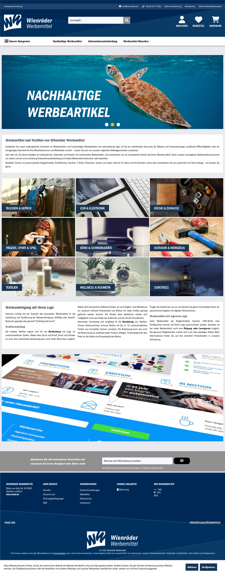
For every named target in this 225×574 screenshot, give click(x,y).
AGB (45, 502)
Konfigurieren (208, 567)
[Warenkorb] (215, 19)
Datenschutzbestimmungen (127, 467)
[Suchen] (126, 20)
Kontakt (46, 490)
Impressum (85, 502)
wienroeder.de (12, 494)
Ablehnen (192, 567)
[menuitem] (99, 20)
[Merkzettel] (198, 19)
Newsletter (85, 494)
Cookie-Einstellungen (90, 490)
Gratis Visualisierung (172, 6)
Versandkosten (60, 553)
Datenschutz (86, 498)
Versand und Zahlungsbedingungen (53, 496)
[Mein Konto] (182, 19)
